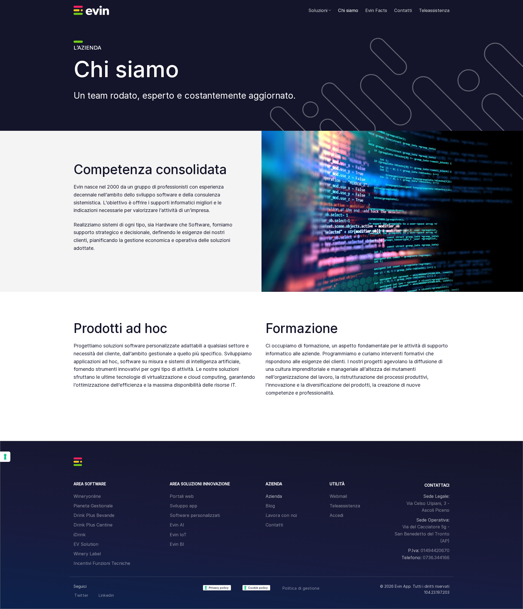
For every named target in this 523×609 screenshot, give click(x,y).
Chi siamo (348, 10)
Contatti (403, 10)
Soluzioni (317, 10)
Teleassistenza (434, 10)
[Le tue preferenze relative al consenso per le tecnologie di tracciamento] (5, 457)
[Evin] (91, 10)
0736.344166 (436, 557)
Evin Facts (376, 10)
